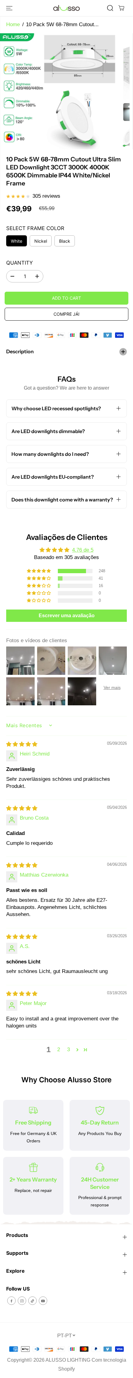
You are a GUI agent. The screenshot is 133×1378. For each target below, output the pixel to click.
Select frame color (35, 228)
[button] (10, 8)
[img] (21, 744)
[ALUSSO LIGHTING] (66, 8)
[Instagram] (22, 1300)
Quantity (19, 263)
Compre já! (66, 314)
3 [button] (68, 1049)
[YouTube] (43, 1300)
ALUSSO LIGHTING (67, 1360)
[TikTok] (32, 1300)
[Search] (110, 8)
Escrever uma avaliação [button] (67, 615)
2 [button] (58, 1049)
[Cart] (121, 8)
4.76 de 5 (82, 550)
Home (13, 24)
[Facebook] (11, 1300)
